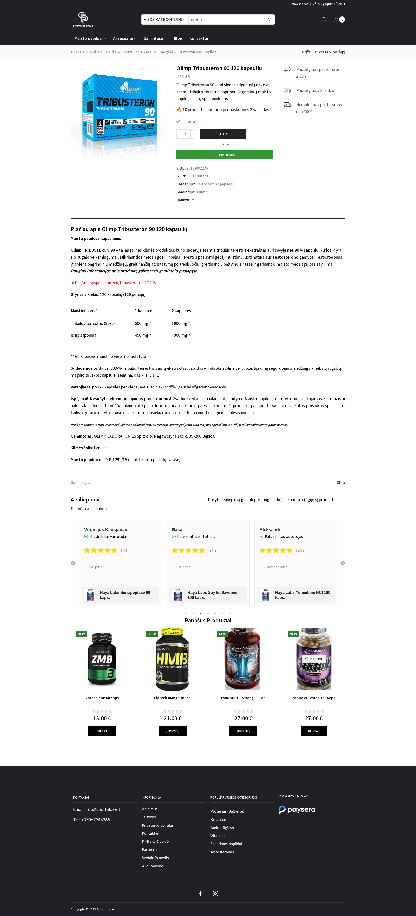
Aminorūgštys (222, 828)
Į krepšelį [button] (102, 731)
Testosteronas (222, 852)
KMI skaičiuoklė (155, 841)
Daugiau (314, 731)
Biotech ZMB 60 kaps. (102, 697)
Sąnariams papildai (226, 844)
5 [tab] (215, 613)
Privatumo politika (157, 825)
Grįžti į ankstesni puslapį (323, 52)
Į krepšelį (225, 134)
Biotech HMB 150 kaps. (172, 697)
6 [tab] (222, 613)
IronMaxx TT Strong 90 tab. (243, 697)
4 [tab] (208, 613)
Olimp (202, 191)
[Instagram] (215, 893)
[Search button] (270, 19)
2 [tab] (193, 613)
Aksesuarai (123, 38)
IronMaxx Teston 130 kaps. (314, 697)
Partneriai (150, 850)
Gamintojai (153, 38)
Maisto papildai (88, 38)
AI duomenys (153, 866)
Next (342, 563)
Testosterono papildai (198, 52)
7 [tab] (229, 613)
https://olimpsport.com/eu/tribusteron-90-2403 (113, 282)
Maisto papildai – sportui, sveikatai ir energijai (131, 52)
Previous (73, 563)
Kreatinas (218, 820)
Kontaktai (198, 38)
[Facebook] (192, 200)
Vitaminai (218, 836)
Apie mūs (149, 809)
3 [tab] (200, 613)
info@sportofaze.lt (103, 810)
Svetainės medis (155, 858)
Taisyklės (149, 817)
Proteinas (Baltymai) (227, 811)
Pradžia (78, 52)
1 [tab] (186, 613)
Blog (178, 38)
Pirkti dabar (227, 154)
